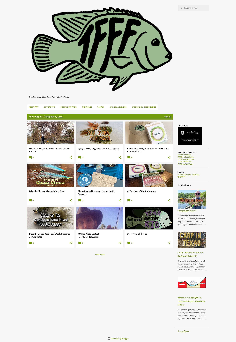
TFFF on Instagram (186, 159)
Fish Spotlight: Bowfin (186, 211)
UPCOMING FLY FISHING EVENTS (144, 107)
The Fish (100, 107)
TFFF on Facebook (186, 157)
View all (167, 117)
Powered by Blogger (119, 338)
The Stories (87, 107)
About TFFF (33, 107)
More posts (100, 255)
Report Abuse (183, 331)
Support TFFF (49, 107)
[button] (70, 157)
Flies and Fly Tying (68, 107)
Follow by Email (184, 155)
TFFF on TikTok (185, 162)
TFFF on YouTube (185, 164)
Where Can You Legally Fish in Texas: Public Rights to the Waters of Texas (191, 301)
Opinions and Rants (118, 107)
